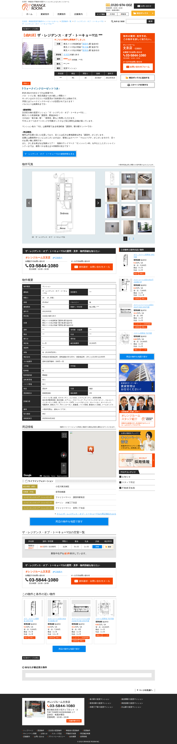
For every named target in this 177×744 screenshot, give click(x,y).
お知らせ (126, 477)
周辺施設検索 (85, 733)
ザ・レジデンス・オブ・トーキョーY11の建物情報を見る (49, 154)
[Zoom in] (64, 465)
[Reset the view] (64, 454)
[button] (90, 450)
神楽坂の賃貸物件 (72, 730)
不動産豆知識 (128, 488)
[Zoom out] (64, 471)
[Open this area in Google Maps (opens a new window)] (27, 475)
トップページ (28, 730)
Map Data (46, 476)
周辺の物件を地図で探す (69, 521)
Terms (53, 476)
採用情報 (83, 737)
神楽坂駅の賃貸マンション (132, 703)
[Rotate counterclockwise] (61, 455)
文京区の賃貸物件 (55, 730)
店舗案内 (138, 48)
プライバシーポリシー (56, 737)
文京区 (66, 55)
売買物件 (87, 730)
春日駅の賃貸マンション (99, 699)
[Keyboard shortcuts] (41, 475)
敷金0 (26, 637)
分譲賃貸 (51, 637)
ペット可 (105, 635)
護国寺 (85, 44)
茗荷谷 (85, 50)
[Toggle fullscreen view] (64, 435)
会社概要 (72, 737)
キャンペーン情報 (30, 733)
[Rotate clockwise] (66, 455)
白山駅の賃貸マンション (131, 707)
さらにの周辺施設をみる (86, 514)
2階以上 (26, 83)
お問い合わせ (39, 737)
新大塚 (85, 47)
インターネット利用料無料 (80, 637)
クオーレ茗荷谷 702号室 (105, 619)
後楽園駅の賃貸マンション (132, 699)
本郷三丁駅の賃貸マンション (101, 707)
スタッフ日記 (128, 482)
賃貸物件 (40, 730)
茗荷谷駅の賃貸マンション (100, 703)
